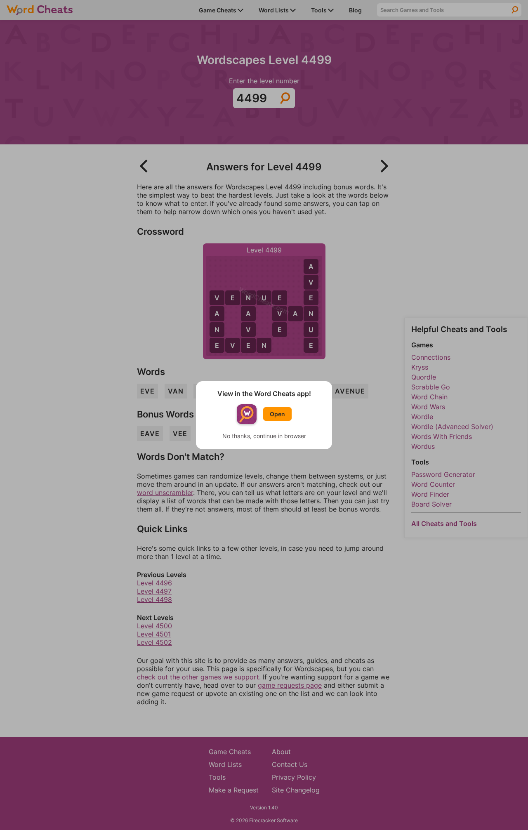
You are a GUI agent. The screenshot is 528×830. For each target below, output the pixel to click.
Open (277, 413)
